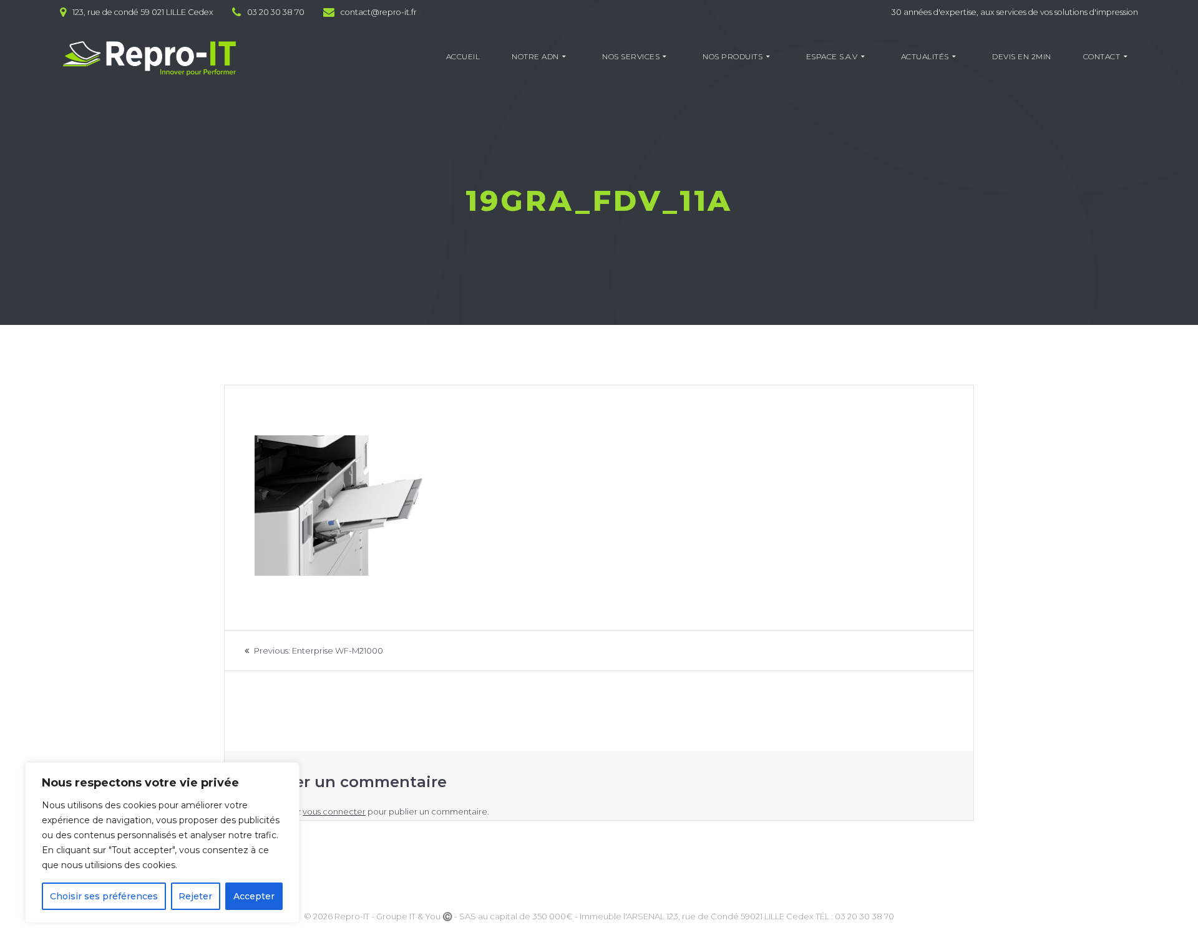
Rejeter (195, 896)
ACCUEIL (463, 56)
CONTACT (1102, 56)
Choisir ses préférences (104, 896)
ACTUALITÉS (925, 56)
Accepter (254, 896)
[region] (162, 842)
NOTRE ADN (535, 56)
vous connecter (334, 811)
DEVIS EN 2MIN (1021, 56)
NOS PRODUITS (732, 56)
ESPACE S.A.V (832, 56)
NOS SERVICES (631, 56)
